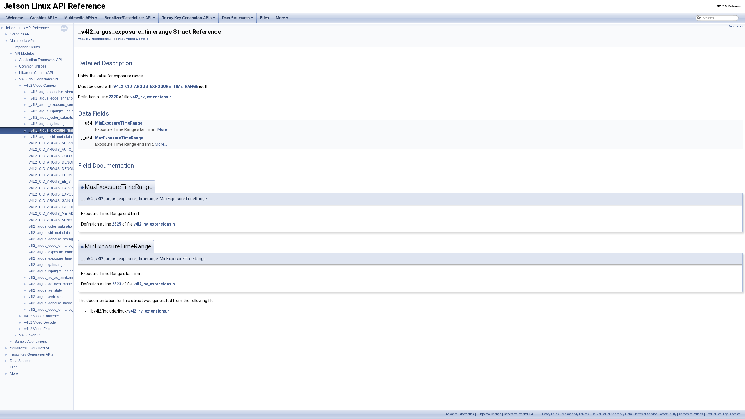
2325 (116, 224)
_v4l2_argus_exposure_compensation (59, 105)
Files (264, 18)
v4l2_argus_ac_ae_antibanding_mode (59, 278)
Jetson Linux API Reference (27, 28)
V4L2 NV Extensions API (38, 79)
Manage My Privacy (575, 414)
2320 (113, 97)
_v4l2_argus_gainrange (48, 124)
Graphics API (42, 18)
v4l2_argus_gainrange (47, 265)
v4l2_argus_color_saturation (51, 226)
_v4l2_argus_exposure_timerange (56, 130)
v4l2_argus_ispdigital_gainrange (55, 271)
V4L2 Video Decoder (40, 322)
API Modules (25, 54)
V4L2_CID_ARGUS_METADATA (54, 214)
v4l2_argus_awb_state (47, 297)
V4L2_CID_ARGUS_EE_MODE (54, 175)
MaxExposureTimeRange (119, 138)
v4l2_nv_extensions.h (151, 97)
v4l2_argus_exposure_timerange (55, 258)
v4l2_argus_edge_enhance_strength (58, 246)
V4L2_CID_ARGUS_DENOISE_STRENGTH (64, 169)
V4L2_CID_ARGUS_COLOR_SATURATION (63, 156)
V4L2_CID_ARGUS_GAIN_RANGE (57, 201)
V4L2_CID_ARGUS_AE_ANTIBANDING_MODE (67, 143)
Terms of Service (645, 414)
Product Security (717, 414)
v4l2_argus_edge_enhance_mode (56, 310)
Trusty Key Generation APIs (187, 18)
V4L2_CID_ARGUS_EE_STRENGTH (58, 182)
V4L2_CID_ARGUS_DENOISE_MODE (59, 162)
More (280, 18)
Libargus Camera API (36, 73)
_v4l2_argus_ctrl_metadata (50, 137)
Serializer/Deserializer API (128, 18)
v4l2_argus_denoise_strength (52, 239)
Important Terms (27, 47)
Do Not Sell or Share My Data (612, 414)
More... (163, 129)
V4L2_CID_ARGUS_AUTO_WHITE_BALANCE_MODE (72, 150)
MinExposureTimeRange (118, 123)
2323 (116, 284)
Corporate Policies (691, 414)
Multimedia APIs (79, 18)
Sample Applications (31, 342)
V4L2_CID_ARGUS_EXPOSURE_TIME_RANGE (67, 194)
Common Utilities (32, 66)
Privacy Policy (549, 414)
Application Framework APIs (41, 60)
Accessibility (667, 414)
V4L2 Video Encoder (40, 329)
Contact (735, 414)
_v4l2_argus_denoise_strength (53, 92)
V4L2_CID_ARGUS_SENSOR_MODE (59, 220)
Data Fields (736, 26)
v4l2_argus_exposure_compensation (58, 252)
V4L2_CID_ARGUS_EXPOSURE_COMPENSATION (70, 188)
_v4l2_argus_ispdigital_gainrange (56, 111)
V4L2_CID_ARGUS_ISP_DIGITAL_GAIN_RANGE (68, 207)
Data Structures (236, 18)
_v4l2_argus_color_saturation (52, 118)
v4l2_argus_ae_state (45, 290)
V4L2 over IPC (30, 335)
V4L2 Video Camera (40, 86)
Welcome (14, 18)
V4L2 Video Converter (41, 316)
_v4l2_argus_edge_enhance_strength (59, 98)
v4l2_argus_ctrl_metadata (49, 233)
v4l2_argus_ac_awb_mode (50, 284)
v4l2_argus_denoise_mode (50, 303)
